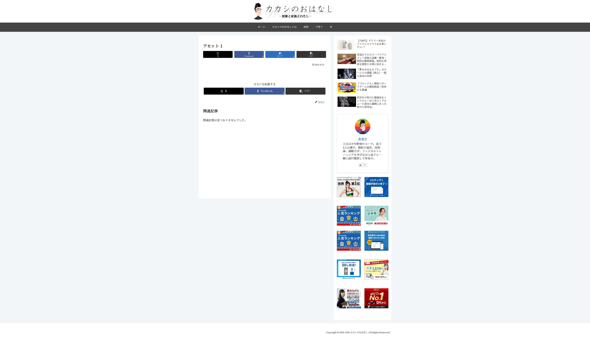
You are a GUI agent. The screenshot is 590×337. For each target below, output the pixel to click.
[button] (311, 54)
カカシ (362, 138)
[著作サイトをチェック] (360, 165)
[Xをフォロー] (365, 165)
